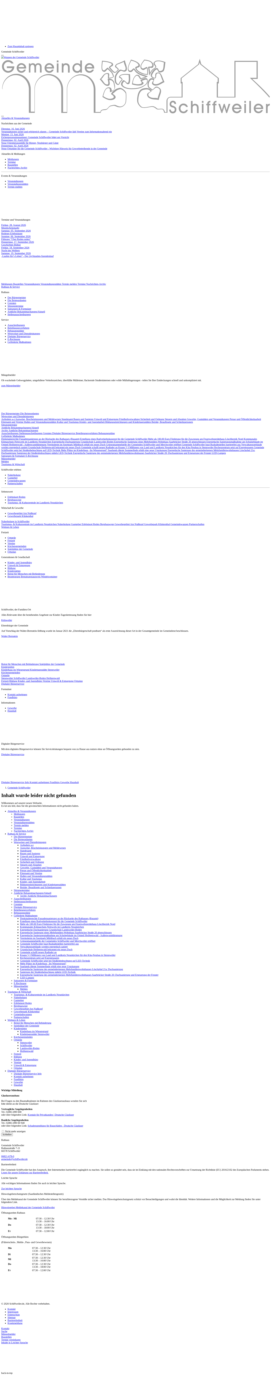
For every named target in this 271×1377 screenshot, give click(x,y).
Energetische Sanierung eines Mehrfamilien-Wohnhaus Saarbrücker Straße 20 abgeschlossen (160, 441)
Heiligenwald (53, 678)
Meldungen (13, 159)
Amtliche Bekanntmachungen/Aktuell (26, 311)
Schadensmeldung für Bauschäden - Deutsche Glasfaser (55, 1125)
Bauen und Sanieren (83, 419)
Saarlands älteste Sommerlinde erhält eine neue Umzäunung (138, 450)
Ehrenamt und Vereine (12, 422)
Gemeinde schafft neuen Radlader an (99, 447)
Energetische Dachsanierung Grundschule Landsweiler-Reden (83, 441)
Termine (12, 162)
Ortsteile (12, 537)
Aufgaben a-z (8, 419)
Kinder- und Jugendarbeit (92, 422)
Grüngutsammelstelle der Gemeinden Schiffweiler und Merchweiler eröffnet (144, 444)
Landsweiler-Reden (36, 678)
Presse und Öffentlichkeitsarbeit (245, 419)
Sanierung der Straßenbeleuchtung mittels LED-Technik (45, 453)
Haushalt (12, 711)
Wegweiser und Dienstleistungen (24, 333)
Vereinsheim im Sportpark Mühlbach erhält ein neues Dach (76, 444)
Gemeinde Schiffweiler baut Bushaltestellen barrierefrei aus (211, 444)
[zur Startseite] (20, 57)
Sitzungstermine (15, 306)
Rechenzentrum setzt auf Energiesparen (234, 447)
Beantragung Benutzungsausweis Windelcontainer (32, 576)
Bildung (12, 568)
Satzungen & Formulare (19, 308)
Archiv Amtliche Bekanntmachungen (19, 430)
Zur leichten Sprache (11, 1188)
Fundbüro (12, 697)
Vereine (11, 543)
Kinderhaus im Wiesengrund (15, 669)
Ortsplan (12, 552)
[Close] (2, 116)
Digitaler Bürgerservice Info (15, 782)
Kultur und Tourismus (68, 422)
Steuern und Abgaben (176, 419)
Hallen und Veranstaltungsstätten (40, 422)
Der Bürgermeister (17, 297)
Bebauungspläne (16, 330)
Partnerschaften (15, 483)
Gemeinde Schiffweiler (19, 787)
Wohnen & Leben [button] (10, 527)
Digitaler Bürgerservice (19, 336)
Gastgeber (13, 478)
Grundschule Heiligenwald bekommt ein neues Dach (54, 447)
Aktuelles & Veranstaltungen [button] (15, 118)
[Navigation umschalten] (2, 55)
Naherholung (14, 475)
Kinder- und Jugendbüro (20, 562)
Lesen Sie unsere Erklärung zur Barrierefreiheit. (24, 1172)
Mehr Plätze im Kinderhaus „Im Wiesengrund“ (84, 450)
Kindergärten (14, 571)
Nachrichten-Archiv (17, 167)
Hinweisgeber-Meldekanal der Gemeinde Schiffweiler (28, 1207)
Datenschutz (14, 1314)
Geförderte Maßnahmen (19, 342)
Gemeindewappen (17, 480)
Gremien (12, 303)
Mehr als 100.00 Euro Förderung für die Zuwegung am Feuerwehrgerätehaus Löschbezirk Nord (196, 439)
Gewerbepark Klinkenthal (20, 516)
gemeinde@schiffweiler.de (14, 1159)
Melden (5, 461)
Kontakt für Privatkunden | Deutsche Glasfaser (51, 1114)
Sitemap (12, 1317)
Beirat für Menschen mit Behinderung (26, 573)
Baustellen (13, 165)
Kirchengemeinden (17, 546)
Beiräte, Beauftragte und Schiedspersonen (172, 422)
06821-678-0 (7, 1156)
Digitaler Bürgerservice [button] (12, 684)
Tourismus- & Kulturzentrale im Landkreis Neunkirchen (35, 502)
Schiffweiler (20, 678)
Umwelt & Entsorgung (19, 565)
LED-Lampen (219, 453)
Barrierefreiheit (15, 1320)
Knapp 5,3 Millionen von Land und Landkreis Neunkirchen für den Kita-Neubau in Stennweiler (166, 447)
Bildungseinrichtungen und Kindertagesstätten (128, 422)
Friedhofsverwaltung (129, 419)
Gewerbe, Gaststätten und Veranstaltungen (208, 419)
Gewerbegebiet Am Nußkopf (22, 513)
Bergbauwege (14, 499)
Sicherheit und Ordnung (152, 419)
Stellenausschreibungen (19, 314)
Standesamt (67, 419)
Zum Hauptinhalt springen (21, 46)
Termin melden (15, 186)
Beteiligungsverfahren (18, 328)
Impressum (13, 1312)
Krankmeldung (15, 1323)
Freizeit (11, 540)
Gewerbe (12, 708)
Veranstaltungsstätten (18, 184)
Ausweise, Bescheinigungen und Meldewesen (38, 419)
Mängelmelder (8, 458)
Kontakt (12, 1309)
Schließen (7, 1134)
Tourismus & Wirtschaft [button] (13, 464)
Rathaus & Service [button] (10, 287)
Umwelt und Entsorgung (106, 419)
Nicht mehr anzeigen (15, 1131)
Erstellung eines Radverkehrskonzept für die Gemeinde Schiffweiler (114, 439)
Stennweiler (7, 678)
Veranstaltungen (15, 181)
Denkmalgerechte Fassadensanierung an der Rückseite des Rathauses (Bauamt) (40, 439)
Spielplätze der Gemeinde (20, 549)
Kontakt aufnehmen (17, 694)
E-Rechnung (14, 339)
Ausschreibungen (16, 325)
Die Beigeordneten (17, 300)
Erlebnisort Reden (16, 497)
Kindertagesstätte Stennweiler (44, 669)
